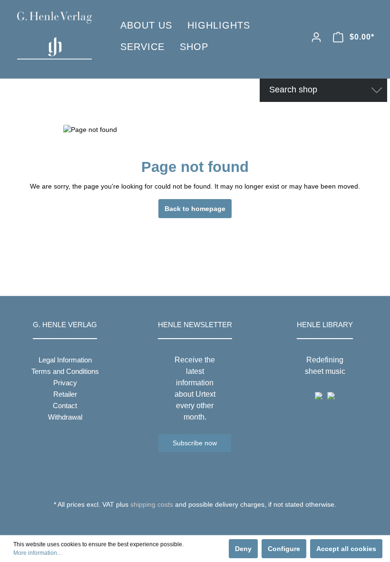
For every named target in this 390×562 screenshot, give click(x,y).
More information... (37, 553)
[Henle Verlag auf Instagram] (195, 522)
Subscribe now (195, 443)
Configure (284, 548)
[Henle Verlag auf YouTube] (188, 522)
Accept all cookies (346, 548)
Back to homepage (195, 208)
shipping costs (151, 504)
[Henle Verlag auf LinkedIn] (202, 522)
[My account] (316, 37)
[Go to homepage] (54, 35)
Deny (243, 548)
